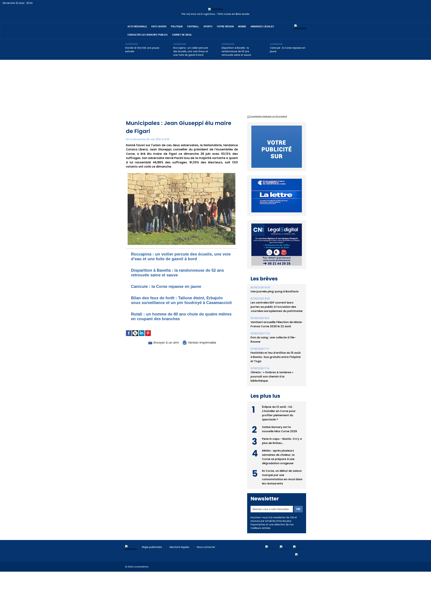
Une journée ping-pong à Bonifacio (275, 284)
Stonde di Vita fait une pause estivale (142, 49)
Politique (177, 26)
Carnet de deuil (182, 35)
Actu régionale (137, 26)
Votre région (225, 26)
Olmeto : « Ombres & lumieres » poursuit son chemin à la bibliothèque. (272, 369)
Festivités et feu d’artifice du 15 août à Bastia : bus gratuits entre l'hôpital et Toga (276, 349)
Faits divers (159, 26)
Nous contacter (206, 539)
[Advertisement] (215, 85)
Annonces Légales (262, 26)
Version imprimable (201, 343)
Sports (207, 26)
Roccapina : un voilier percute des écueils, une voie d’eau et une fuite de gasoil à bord (190, 51)
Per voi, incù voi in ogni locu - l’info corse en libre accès (215, 14)
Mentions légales (180, 539)
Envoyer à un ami (166, 343)
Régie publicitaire (152, 539)
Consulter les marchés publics (147, 35)
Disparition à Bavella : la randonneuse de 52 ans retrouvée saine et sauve (236, 51)
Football (193, 26)
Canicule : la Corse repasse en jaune (287, 49)
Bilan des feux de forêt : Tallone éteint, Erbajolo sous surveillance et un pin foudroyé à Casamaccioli (181, 300)
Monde (242, 26)
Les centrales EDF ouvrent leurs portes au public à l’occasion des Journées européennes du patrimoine (277, 299)
